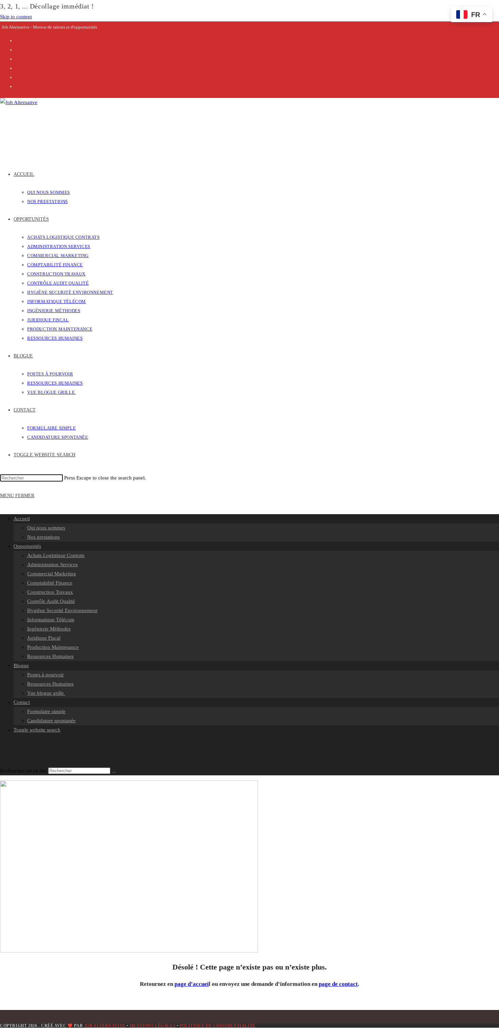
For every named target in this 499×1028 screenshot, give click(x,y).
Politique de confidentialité (218, 1025)
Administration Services (52, 564)
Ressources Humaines (50, 656)
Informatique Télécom (50, 619)
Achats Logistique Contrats (56, 555)
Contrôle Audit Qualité (51, 601)
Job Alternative (105, 1025)
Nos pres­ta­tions (43, 537)
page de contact (338, 984)
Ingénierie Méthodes (49, 628)
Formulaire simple (46, 711)
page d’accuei (191, 984)
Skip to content (16, 16)
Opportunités (27, 546)
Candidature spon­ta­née (51, 720)
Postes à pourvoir (45, 674)
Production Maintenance (53, 647)
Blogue (21, 665)
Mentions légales (153, 1025)
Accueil (22, 518)
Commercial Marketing (51, 573)
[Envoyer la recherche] (114, 772)
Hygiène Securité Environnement (62, 610)
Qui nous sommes (46, 527)
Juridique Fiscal (43, 638)
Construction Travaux (50, 592)
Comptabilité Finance (49, 583)
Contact (22, 702)
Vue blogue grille (46, 693)
